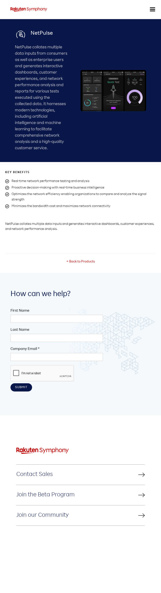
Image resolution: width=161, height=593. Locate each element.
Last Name (19, 330)
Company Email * (24, 349)
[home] (28, 9)
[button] (152, 9)
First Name (19, 311)
